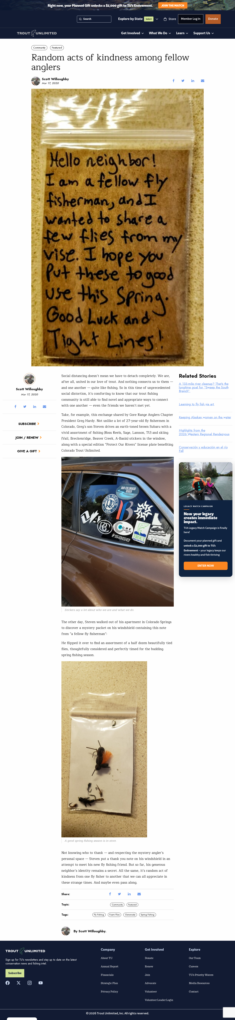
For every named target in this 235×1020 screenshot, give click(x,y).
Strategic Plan (109, 983)
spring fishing (147, 914)
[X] (19, 983)
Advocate (150, 983)
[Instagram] (30, 983)
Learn (180, 33)
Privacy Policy (109, 991)
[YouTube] (41, 983)
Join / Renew (27, 437)
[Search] (80, 19)
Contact (194, 991)
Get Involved (130, 33)
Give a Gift (27, 451)
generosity (130, 914)
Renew (149, 966)
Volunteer (151, 991)
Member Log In (190, 19)
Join (147, 975)
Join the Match (172, 5)
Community (39, 48)
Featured (57, 48)
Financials (107, 975)
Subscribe (27, 423)
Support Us (201, 33)
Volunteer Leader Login (159, 1000)
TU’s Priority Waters (201, 975)
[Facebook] (8, 983)
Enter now (205, 565)
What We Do (158, 33)
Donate (213, 19)
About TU (107, 958)
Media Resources (199, 983)
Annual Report (109, 966)
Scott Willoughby (55, 79)
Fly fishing (99, 914)
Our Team (195, 958)
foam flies (114, 914)
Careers (193, 966)
